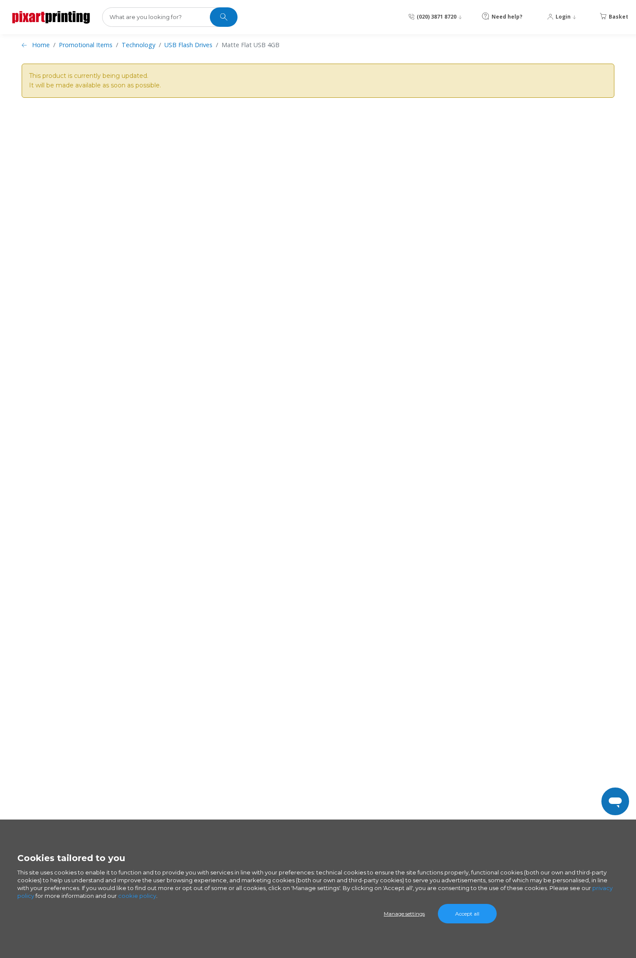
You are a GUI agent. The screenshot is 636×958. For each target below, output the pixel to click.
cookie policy (137, 895)
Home (41, 45)
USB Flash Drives (188, 45)
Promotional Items (85, 45)
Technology (138, 45)
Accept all (467, 913)
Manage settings (404, 913)
